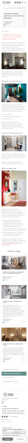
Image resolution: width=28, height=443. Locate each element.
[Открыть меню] (25, 3)
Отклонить (20, 439)
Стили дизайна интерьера (10, 381)
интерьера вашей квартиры (10, 243)
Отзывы (4, 406)
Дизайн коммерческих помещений (12, 413)
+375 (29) (13, 416)
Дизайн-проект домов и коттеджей (13, 411)
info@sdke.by (7, 419)
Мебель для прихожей (9, 39)
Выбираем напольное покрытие (12, 35)
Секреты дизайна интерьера (11, 369)
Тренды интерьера (8, 377)
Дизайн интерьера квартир (10, 408)
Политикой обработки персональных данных (12, 430)
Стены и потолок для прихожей (12, 37)
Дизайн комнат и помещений (11, 373)
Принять (7, 439)
